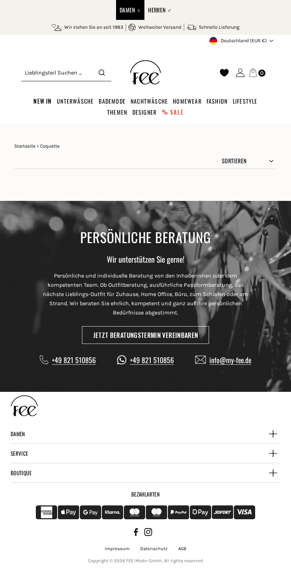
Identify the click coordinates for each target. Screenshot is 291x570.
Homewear (187, 101)
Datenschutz (154, 548)
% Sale (173, 112)
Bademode (112, 101)
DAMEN (18, 434)
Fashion (217, 101)
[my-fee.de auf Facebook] (136, 533)
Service (19, 453)
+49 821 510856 (74, 360)
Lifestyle (245, 101)
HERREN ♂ (159, 10)
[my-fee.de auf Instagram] (148, 533)
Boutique (21, 473)
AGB (182, 548)
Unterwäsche (75, 101)
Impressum (117, 548)
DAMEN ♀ (130, 10)
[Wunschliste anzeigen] (224, 72)
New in (42, 101)
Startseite (24, 146)
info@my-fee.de (230, 360)
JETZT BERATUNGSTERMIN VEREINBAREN (145, 335)
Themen (117, 112)
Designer (144, 112)
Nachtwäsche (149, 101)
